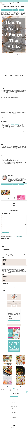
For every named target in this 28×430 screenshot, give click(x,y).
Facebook (11, 208)
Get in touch (14, 402)
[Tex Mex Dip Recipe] (7, 374)
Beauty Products (14, 412)
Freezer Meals (14, 418)
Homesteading (14, 409)
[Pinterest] (23, 182)
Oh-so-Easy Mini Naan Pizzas (20, 364)
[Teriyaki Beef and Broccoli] (20, 374)
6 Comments (20, 8)
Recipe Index (14, 417)
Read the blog (14, 403)
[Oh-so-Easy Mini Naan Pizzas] (20, 363)
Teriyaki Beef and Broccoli (20, 375)
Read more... (18, 181)
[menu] (1, 3)
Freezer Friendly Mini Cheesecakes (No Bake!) (20, 386)
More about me (15, 304)
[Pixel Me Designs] (15, 427)
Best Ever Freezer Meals (14, 406)
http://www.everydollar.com (5, 244)
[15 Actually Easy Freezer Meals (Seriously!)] (7, 363)
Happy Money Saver (14, 3)
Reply (2, 246)
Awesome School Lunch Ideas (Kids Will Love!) (7, 386)
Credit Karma (17, 124)
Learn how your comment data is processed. (17, 236)
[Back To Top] (27, 392)
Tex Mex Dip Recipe (7, 375)
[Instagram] (24, 182)
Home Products (14, 411)
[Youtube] (26, 182)
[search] (27, 3)
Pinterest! (22, 208)
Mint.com (12, 124)
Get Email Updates (14, 396)
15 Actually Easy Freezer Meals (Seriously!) (7, 364)
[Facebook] (11, 210)
